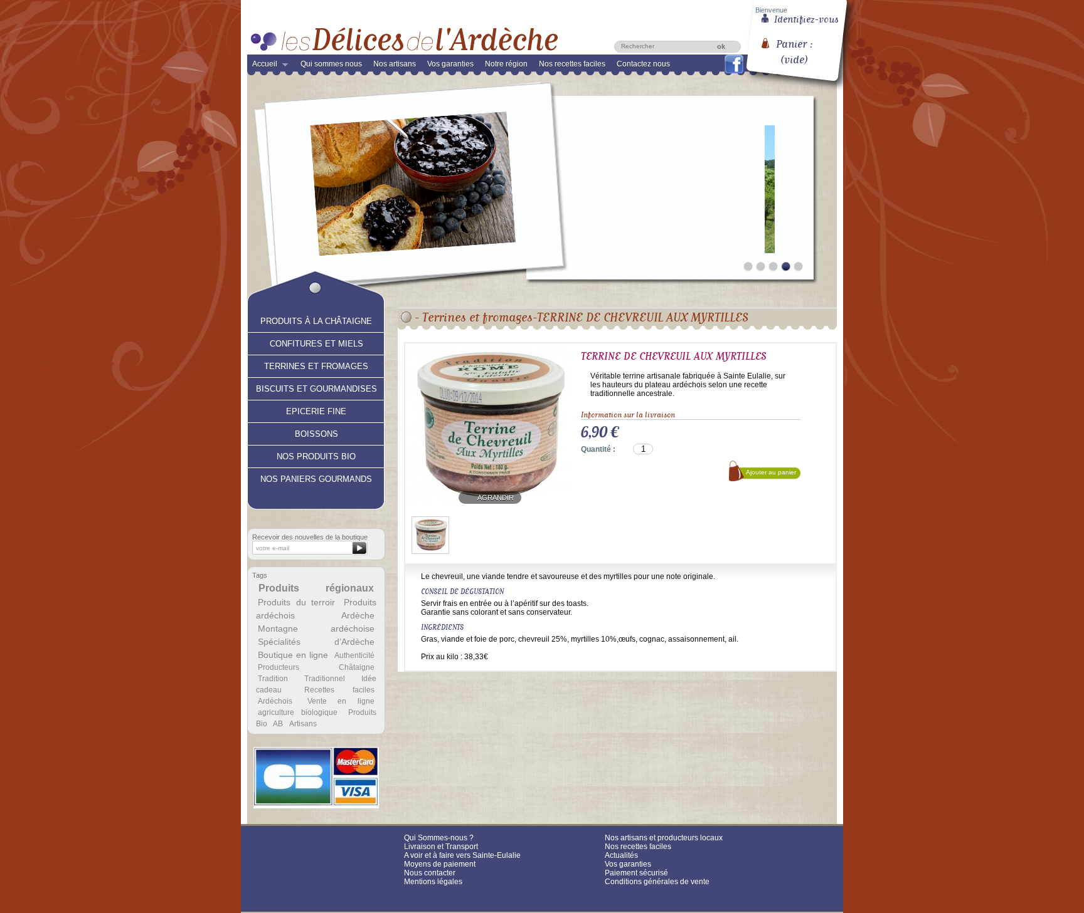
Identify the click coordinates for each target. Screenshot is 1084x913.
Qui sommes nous (331, 64)
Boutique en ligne (292, 655)
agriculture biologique (297, 712)
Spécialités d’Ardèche (316, 642)
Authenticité (354, 655)
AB (278, 723)
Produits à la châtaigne (316, 319)
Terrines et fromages (316, 365)
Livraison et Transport (441, 846)
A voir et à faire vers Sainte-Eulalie (462, 855)
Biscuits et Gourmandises (316, 387)
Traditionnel (324, 678)
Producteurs (278, 667)
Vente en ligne (341, 701)
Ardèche (358, 615)
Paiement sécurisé (636, 873)
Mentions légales (433, 881)
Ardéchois (275, 701)
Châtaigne (357, 667)
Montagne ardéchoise (316, 628)
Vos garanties (450, 64)
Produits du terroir (296, 602)
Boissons (316, 432)
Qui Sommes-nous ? (439, 837)
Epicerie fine (316, 410)
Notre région (506, 64)
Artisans (303, 723)
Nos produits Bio (316, 455)
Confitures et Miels (316, 342)
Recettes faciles (339, 690)
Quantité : (598, 449)
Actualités (621, 855)
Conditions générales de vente (657, 881)
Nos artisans (394, 64)
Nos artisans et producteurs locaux (664, 837)
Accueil (262, 66)
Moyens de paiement (440, 864)
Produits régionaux (316, 588)
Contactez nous (643, 64)
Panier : (794, 47)
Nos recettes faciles (572, 64)
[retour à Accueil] (406, 317)
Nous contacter (429, 873)
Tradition (273, 678)
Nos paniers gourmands (316, 477)
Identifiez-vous (806, 18)
